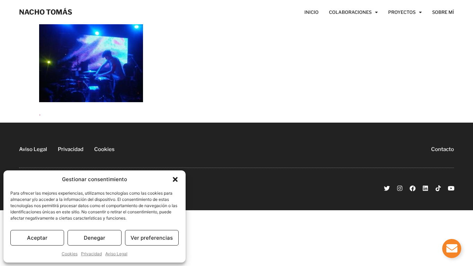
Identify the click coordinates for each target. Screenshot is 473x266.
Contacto (442, 149)
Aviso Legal (116, 253)
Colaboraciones (350, 12)
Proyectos (402, 12)
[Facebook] (413, 188)
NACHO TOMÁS (45, 12)
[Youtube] (451, 188)
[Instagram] (400, 188)
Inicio (311, 12)
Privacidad (91, 253)
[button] (175, 179)
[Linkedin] (425, 188)
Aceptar (37, 237)
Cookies (70, 253)
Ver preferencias (152, 237)
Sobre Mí (443, 12)
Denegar (94, 237)
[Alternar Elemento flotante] (451, 248)
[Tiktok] (438, 188)
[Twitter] (387, 188)
